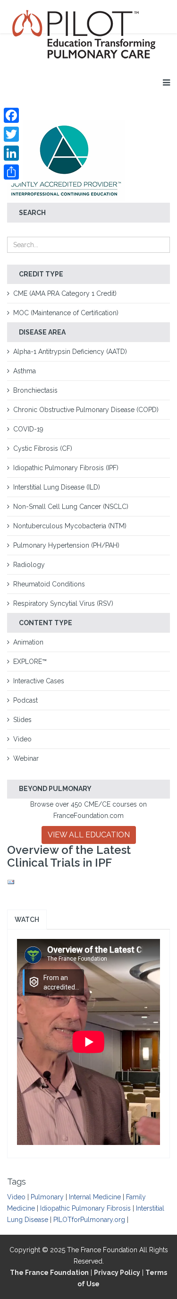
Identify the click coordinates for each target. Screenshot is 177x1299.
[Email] (88, 882)
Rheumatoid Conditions (49, 584)
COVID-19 (28, 429)
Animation (28, 642)
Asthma (24, 371)
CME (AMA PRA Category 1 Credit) (65, 293)
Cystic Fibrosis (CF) (42, 448)
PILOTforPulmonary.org (89, 1219)
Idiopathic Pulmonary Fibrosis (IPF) (65, 468)
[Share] (11, 172)
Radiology (29, 564)
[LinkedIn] (11, 153)
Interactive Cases (38, 681)
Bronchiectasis (35, 390)
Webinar (26, 758)
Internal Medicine (95, 1197)
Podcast (25, 700)
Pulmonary (47, 1197)
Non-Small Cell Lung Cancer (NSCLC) (70, 506)
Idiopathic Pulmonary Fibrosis (85, 1208)
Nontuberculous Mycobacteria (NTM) (69, 526)
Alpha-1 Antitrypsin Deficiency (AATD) (70, 351)
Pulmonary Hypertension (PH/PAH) (66, 545)
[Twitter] (11, 134)
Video (22, 739)
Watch (27, 919)
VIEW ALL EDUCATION (89, 834)
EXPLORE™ (30, 661)
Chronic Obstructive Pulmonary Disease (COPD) (86, 409)
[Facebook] (11, 115)
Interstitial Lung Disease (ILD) (56, 487)
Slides (22, 719)
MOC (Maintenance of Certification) (65, 313)
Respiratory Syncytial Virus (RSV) (63, 603)
